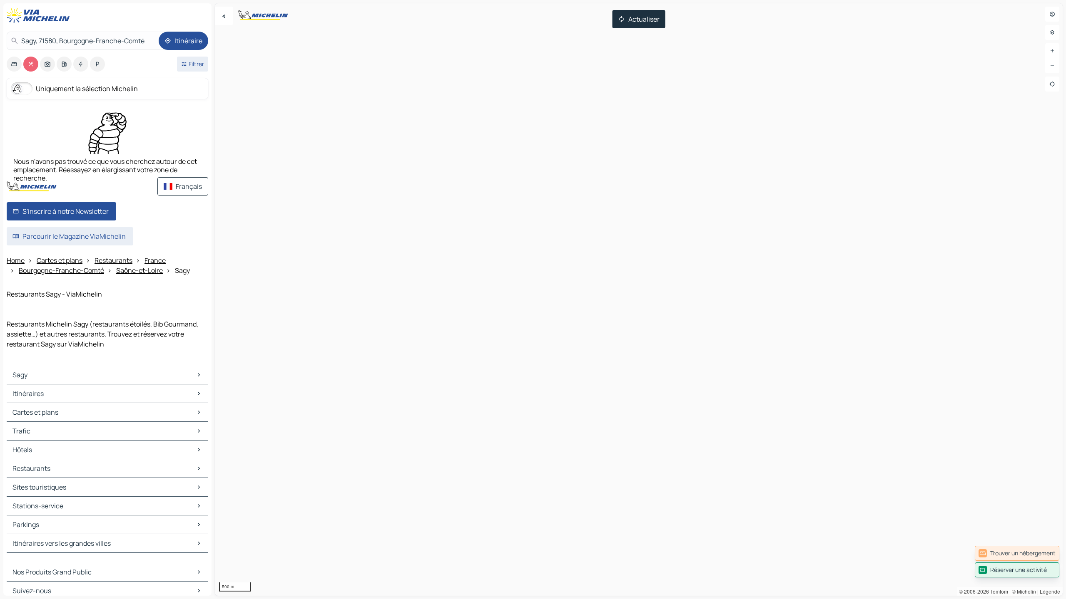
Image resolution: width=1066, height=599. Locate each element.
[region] (639, 299)
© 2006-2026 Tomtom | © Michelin (997, 591)
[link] (1017, 553)
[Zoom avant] (1052, 50)
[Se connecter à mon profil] (1052, 14)
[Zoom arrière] (1052, 65)
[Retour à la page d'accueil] (40, 16)
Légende (1050, 591)
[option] (14, 64)
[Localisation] (1052, 84)
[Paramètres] (1052, 32)
